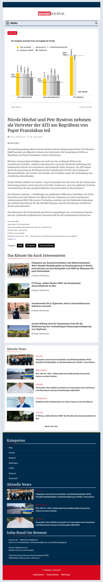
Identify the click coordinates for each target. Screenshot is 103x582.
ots (15, 239)
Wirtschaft (41, 398)
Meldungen (41, 370)
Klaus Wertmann (18, 137)
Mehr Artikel (51, 426)
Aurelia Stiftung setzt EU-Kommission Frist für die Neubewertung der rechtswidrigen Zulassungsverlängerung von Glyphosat (61, 326)
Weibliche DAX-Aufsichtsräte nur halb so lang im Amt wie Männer (64, 402)
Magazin (12, 458)
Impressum (38, 575)
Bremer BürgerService (18, 548)
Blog (10, 448)
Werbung (65, 575)
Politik (12, 33)
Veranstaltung (46, 245)
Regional (12, 473)
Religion (31, 245)
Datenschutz (52, 575)
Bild (20, 245)
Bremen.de (13, 540)
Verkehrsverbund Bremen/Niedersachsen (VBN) (29, 555)
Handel (39, 384)
